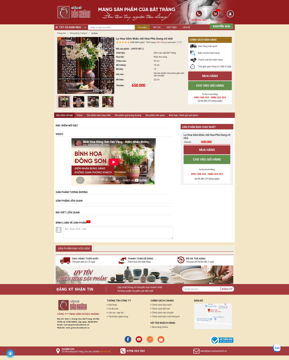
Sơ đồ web (113, 308)
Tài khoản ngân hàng (118, 316)
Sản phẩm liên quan (155, 115)
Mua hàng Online (160, 327)
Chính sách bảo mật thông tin (166, 316)
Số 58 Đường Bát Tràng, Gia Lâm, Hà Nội (86, 351)
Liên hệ (186, 27)
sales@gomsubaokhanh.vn (76, 325)
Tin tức (157, 27)
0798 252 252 (136, 351)
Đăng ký (227, 289)
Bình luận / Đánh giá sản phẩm (183, 115)
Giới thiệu (172, 27)
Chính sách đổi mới (161, 308)
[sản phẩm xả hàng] (221, 26)
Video (80, 115)
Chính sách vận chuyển (163, 312)
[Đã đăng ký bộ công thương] (221, 340)
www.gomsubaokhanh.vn (78, 328)
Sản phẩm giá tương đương (128, 115)
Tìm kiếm (142, 27)
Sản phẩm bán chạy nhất (98, 115)
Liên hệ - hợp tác (116, 312)
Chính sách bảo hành (162, 305)
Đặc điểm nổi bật (64, 115)
